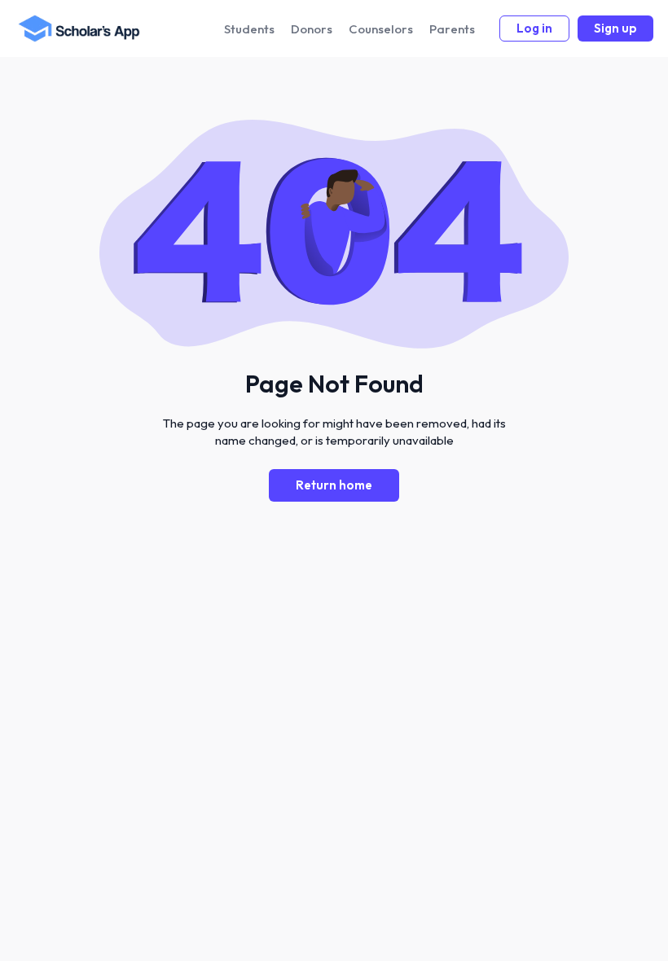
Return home (334, 485)
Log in (534, 28)
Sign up (615, 28)
